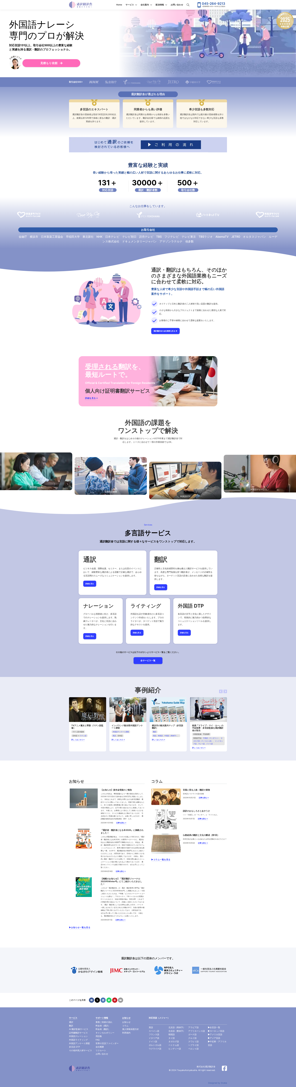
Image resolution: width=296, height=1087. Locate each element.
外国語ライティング (78, 1040)
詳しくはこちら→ (78, 740)
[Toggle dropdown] (136, 5)
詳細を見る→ (91, 398)
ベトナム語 (173, 1045)
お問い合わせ (177, 4)
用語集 (99, 1036)
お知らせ (126, 1022)
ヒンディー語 (174, 1048)
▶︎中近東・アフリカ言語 (217, 1043)
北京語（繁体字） (176, 1031)
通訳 (71, 1022)
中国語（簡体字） (170, 736)
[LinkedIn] (103, 1000)
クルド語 (192, 1038)
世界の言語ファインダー (107, 1043)
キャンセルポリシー (105, 1033)
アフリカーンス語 (196, 1031)
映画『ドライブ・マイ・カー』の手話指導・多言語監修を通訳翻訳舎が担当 (207, 728)
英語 (114, 736)
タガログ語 (173, 1041)
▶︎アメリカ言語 (215, 1034)
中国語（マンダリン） (211, 738)
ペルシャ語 (193, 1048)
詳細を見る (89, 584)
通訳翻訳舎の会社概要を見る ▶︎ (165, 331)
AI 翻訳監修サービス (78, 1029)
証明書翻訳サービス (78, 1033)
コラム (125, 1025)
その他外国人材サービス (80, 1050)
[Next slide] (225, 691)
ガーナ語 (192, 1034)
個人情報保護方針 (130, 1029)
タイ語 (171, 1038)
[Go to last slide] (221, 691)
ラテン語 (83, 736)
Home (119, 4)
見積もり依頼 (49, 63)
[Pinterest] (114, 1000)
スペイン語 (154, 1031)
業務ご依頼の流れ (104, 1022)
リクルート (101, 1050)
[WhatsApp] (109, 1000)
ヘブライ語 (193, 1045)
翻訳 (154, 732)
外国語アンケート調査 (121, 732)
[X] (97, 1000)
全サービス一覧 (148, 660)
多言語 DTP (74, 1047)
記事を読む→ (121, 823)
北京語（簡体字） (176, 1027)
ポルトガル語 (155, 1045)
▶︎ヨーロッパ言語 (216, 1031)
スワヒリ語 (193, 1041)
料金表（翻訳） (103, 1029)
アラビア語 (193, 1027)
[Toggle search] (188, 5)
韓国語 (160, 736)
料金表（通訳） (103, 1025)
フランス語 (154, 1034)
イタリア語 (154, 1038)
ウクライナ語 (155, 1048)
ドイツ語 (209, 744)
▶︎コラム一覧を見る (160, 859)
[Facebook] (91, 1000)
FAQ (98, 1040)
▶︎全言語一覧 (214, 1027)
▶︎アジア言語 (214, 1038)
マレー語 (201, 744)
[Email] (120, 1000)
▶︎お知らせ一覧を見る (79, 927)
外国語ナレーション (78, 1036)
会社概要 (100, 1047)
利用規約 (126, 1033)
